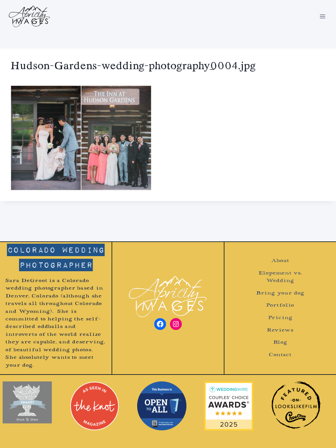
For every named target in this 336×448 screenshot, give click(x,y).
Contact (280, 355)
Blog (280, 342)
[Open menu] (322, 16)
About (280, 260)
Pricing (280, 318)
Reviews (280, 330)
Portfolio (280, 305)
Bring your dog (280, 293)
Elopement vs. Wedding (280, 277)
